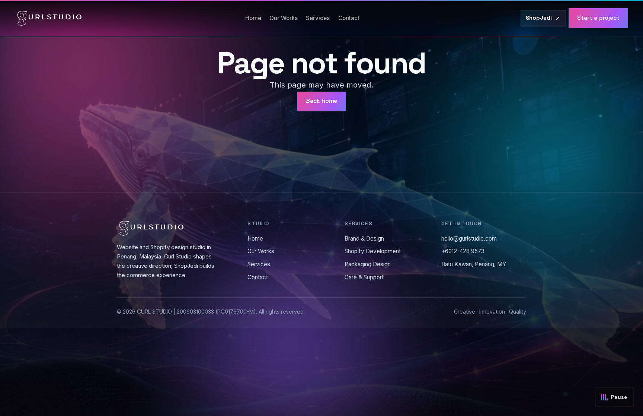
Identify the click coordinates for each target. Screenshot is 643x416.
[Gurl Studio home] (49, 18)
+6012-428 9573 (462, 251)
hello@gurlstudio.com (469, 238)
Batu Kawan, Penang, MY (473, 264)
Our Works (283, 18)
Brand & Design (364, 238)
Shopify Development (373, 251)
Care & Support (364, 277)
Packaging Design (368, 264)
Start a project (598, 18)
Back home (322, 101)
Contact (348, 18)
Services (318, 18)
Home (253, 18)
